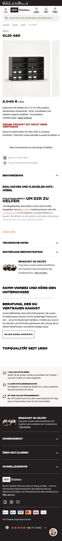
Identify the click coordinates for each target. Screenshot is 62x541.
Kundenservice (10, 213)
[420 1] (26, 68)
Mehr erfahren (25, 118)
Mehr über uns (9, 495)
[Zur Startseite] (20, 10)
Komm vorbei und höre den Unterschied (29, 290)
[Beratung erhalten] (53, 532)
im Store (26, 209)
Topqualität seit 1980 (25, 348)
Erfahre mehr (9, 231)
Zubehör (15, 25)
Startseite (6, 25)
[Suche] (6, 18)
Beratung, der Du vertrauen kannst (21, 306)
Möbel (23, 25)
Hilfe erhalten (40, 273)
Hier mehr (55, 4)
